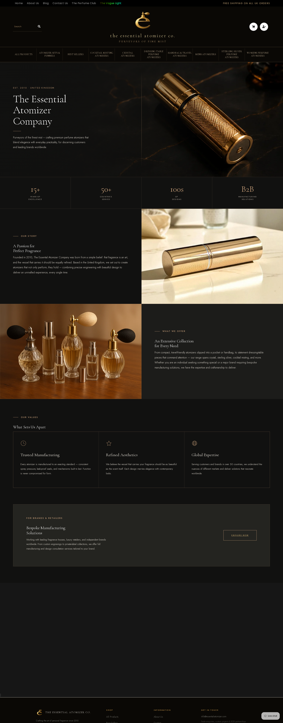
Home (19, 3)
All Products (112, 716)
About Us (33, 3)
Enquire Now (240, 535)
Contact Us (60, 3)
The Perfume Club (84, 3)
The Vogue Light (111, 3)
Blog (46, 3)
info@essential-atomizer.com (213, 716)
